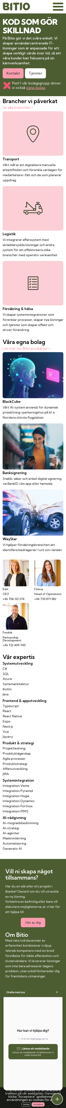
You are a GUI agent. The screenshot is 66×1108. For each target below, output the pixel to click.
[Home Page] (16, 7)
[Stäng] (57, 992)
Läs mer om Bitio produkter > (27, 348)
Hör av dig (33, 922)
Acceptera (38, 1104)
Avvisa (26, 1104)
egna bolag (35, 87)
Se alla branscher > (18, 107)
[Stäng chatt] (57, 1099)
